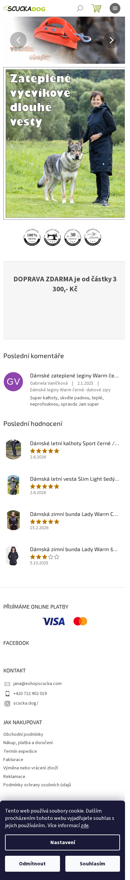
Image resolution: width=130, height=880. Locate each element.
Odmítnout (32, 863)
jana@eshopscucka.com (37, 683)
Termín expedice (20, 751)
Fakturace (13, 759)
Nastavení (62, 842)
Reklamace (14, 776)
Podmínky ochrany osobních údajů (37, 785)
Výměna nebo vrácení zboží (30, 768)
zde (85, 825)
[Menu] (115, 8)
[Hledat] (80, 8)
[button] (12, 40)
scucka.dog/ (25, 703)
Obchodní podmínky (23, 734)
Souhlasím (92, 863)
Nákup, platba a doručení (28, 742)
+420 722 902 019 (30, 693)
